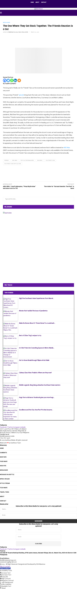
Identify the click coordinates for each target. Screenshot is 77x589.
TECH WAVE (3, 488)
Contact (43, 2)
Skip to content (5, 566)
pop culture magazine (27, 160)
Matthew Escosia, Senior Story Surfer (18, 32)
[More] (19, 80)
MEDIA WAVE (4, 470)
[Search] (76, 13)
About (37, 2)
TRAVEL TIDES (4, 492)
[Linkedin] (15, 80)
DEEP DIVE (3, 457)
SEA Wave (39, 160)
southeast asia (50, 160)
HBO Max (67, 147)
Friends (6, 160)
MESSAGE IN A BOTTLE (7, 474)
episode (21, 95)
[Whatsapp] (12, 80)
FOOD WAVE (3, 461)
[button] (5, 568)
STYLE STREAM (5, 483)
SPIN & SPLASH (5, 479)
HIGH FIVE (3, 466)
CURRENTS (3, 453)
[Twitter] (8, 80)
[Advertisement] (39, 39)
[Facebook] (34, 5)
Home (32, 2)
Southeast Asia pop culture (12, 163)
